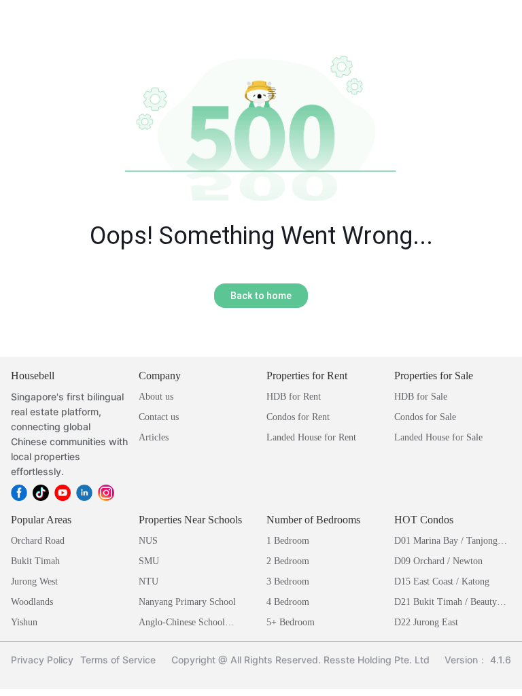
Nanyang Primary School (187, 602)
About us (156, 397)
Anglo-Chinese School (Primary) (182, 623)
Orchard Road (38, 541)
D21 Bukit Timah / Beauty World (445, 603)
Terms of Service (118, 659)
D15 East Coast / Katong (441, 581)
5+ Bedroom (290, 622)
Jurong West (34, 581)
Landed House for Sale (438, 437)
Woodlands (32, 602)
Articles (154, 437)
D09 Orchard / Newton (438, 561)
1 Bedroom (287, 541)
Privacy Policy (42, 659)
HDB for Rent (293, 397)
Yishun (24, 622)
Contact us (159, 417)
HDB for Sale (420, 397)
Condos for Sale (425, 417)
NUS (148, 541)
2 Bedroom (287, 561)
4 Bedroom (287, 602)
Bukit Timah (35, 561)
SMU (149, 561)
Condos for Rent (298, 417)
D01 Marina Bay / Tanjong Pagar (446, 542)
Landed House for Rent (311, 437)
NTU (148, 581)
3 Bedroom (287, 581)
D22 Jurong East (426, 622)
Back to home (261, 295)
